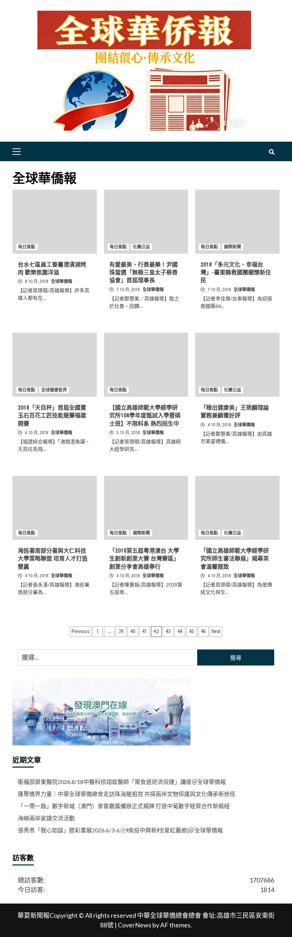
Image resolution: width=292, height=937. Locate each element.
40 (132, 631)
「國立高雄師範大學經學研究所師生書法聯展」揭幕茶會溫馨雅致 (234, 558)
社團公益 (141, 246)
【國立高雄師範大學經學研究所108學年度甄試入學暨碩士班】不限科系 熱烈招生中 (145, 415)
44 (179, 631)
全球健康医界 (54, 390)
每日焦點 (26, 246)
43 (168, 631)
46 (203, 631)
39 (121, 631)
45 (191, 631)
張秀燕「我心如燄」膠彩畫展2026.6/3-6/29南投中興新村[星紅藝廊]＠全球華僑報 (120, 830)
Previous (80, 631)
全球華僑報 (61, 281)
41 (144, 631)
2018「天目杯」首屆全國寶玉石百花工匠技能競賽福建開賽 (52, 415)
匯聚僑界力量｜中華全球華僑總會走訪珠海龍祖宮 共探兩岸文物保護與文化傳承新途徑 (126, 793)
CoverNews (134, 925)
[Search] (271, 152)
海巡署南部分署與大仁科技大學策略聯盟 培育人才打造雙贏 (53, 558)
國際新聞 (232, 246)
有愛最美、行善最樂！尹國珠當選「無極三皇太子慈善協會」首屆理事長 (143, 272)
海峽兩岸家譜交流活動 (46, 818)
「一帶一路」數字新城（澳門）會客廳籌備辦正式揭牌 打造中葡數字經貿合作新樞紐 (124, 805)
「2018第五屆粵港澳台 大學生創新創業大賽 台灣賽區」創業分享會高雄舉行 (144, 558)
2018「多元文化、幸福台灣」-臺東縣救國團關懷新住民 (235, 272)
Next (216, 631)
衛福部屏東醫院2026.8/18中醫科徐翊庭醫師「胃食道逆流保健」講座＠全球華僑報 (122, 781)
